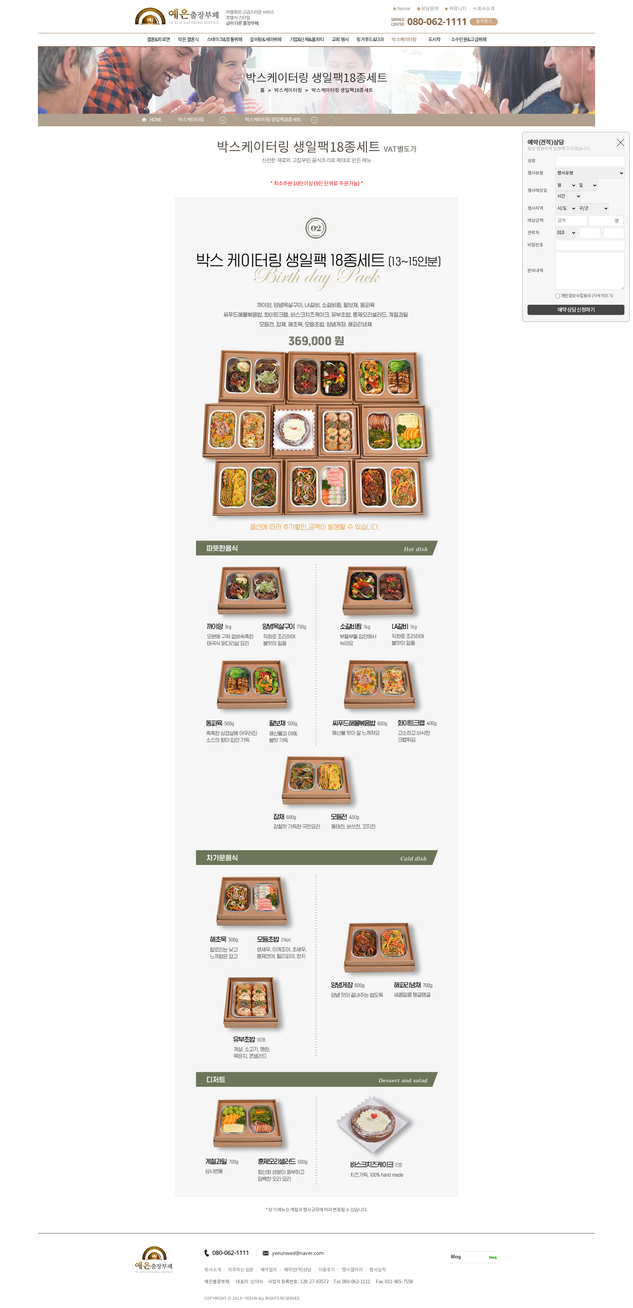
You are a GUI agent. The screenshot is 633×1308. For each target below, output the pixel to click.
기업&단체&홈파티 (306, 40)
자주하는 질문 (241, 1270)
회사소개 (485, 9)
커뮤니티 (457, 9)
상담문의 (429, 9)
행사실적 (377, 1270)
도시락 (434, 40)
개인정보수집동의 (575, 296)
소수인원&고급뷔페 (468, 40)
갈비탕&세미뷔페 (265, 40)
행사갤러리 (352, 1270)
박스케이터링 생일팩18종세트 (273, 120)
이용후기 (326, 1270)
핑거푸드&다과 (370, 40)
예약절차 (268, 1270)
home (403, 9)
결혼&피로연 (158, 40)
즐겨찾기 (484, 21)
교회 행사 (340, 40)
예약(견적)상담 (298, 1270)
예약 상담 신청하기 (576, 310)
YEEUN (251, 1298)
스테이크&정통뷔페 (224, 40)
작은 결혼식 (188, 40)
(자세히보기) (602, 296)
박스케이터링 (404, 40)
